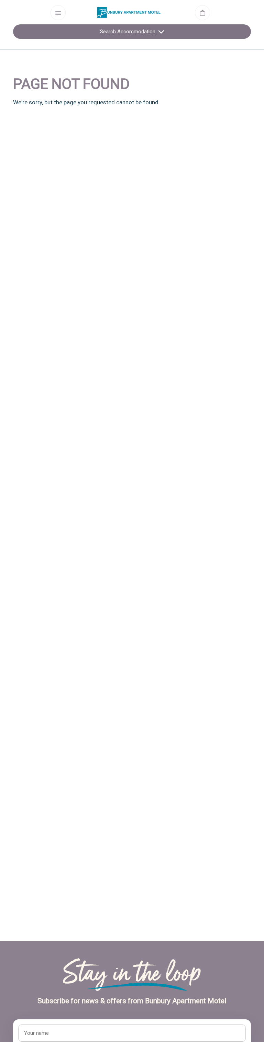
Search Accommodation (128, 31)
